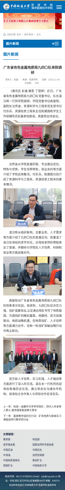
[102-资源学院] (28, 8)
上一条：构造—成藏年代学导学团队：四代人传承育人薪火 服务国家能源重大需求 (32, 408)
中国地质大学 (39, 465)
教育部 (6, 439)
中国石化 (37, 450)
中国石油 (8, 450)
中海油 (6, 455)
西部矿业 (8, 465)
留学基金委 (9, 444)
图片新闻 (28, 34)
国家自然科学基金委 (43, 444)
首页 (19, 34)
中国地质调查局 (11, 460)
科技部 (36, 439)
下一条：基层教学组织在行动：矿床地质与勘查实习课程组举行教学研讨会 (32, 417)
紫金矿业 (37, 460)
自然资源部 (38, 455)
